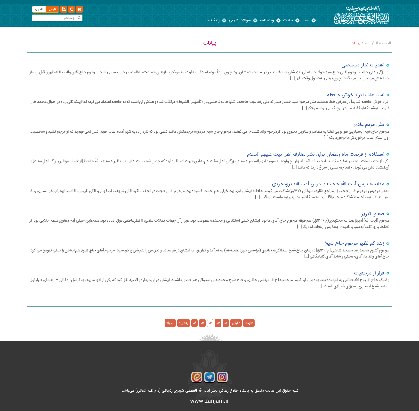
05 (202, 323)
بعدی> (183, 323)
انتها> (170, 323)
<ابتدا (249, 323)
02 (225, 323)
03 (218, 323)
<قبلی (236, 323)
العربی (39, 9)
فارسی (52, 9)
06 (194, 323)
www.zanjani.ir (209, 401)
